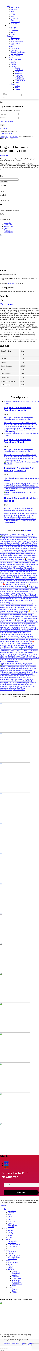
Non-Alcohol (15, 18)
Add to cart (4, 181)
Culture (17, 86)
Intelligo (13, 64)
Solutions (14, 66)
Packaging (18, 73)
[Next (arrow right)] (3, 1350)
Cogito (13, 84)
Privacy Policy (30, 1343)
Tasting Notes (8, 226)
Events (13, 29)
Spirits (13, 13)
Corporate (10, 57)
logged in (11, 283)
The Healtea (4, 155)
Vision (13, 61)
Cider (12, 15)
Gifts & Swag (15, 22)
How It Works (15, 43)
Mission (13, 63)
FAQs (13, 45)
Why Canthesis (16, 59)
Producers (14, 9)
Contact (13, 34)
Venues (13, 27)
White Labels (19, 77)
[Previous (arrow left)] (1, 1350)
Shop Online (15, 7)
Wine (12, 11)
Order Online (15, 48)
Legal (23, 1343)
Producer (7, 230)
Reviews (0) (8, 224)
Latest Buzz (14, 31)
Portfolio (13, 50)
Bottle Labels (19, 70)
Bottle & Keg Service (18, 52)
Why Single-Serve (17, 41)
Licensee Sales (19, 79)
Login (2, 125)
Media (13, 32)
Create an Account (6, 133)
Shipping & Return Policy (12, 1343)
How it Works (15, 55)
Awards (6, 228)
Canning (17, 68)
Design (17, 71)
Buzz (8, 25)
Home (2, 137)
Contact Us (3, 1205)
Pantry (13, 20)
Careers (17, 89)
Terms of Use (26, 1345)
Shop (8, 6)
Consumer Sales (20, 80)
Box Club (14, 23)
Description (7, 223)
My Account (4, 128)
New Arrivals (15, 38)
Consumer (10, 36)
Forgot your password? (7, 121)
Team (16, 87)
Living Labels (19, 75)
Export (17, 82)
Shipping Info (8, 232)
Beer (12, 16)
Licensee (10, 47)
